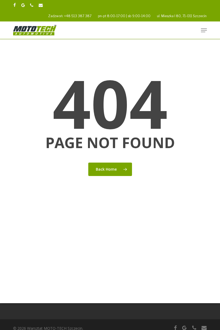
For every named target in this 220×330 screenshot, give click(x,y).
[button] (204, 30)
